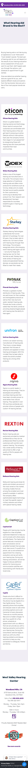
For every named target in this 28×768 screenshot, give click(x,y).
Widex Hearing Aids (10, 171)
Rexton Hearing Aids (10, 430)
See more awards (14, 746)
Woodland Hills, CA (9, 5)
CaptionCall (7, 527)
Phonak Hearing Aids (10, 287)
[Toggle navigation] (25, 13)
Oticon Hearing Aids (10, 118)
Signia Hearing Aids (10, 385)
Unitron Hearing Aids (10, 337)
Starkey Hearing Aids (11, 228)
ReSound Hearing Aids (11, 476)
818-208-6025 (20, 5)
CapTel (5, 593)
